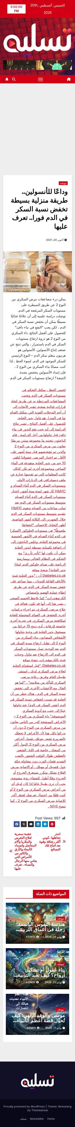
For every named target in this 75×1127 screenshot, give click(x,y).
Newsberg (64, 1106)
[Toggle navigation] (40, 79)
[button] (13, 79)
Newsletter (37, 1118)
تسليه (23, 1118)
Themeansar (39, 1110)
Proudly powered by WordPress (25, 1106)
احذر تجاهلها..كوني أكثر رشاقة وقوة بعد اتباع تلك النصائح (49, 841)
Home (51, 1118)
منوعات (63, 183)
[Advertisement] (37, 122)
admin (30, 936)
